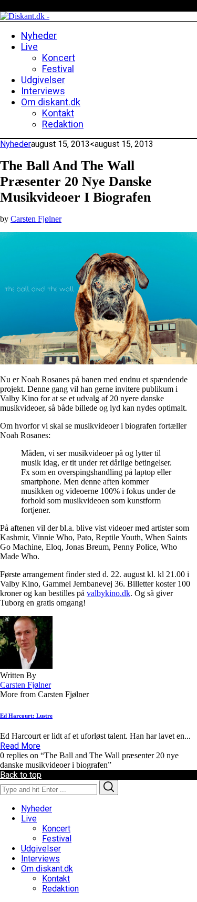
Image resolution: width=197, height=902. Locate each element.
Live (29, 819)
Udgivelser (41, 849)
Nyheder (15, 144)
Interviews (40, 859)
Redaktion (60, 889)
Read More (20, 746)
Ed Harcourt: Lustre (26, 715)
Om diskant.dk (47, 869)
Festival (56, 839)
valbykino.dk (108, 593)
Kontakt (56, 879)
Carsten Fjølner (36, 218)
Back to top (21, 775)
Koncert (56, 829)
